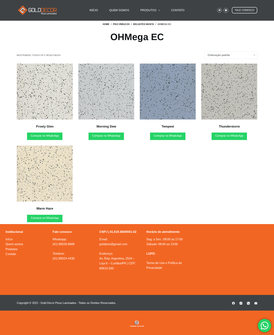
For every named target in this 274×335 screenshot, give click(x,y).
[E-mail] (255, 303)
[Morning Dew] (106, 91)
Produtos (12, 249)
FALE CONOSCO (244, 10)
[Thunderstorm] (229, 91)
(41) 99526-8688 (64, 244)
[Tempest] (168, 91)
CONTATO (178, 10)
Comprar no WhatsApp (45, 135)
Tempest (168, 126)
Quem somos (14, 244)
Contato (11, 254)
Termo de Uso (155, 263)
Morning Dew (106, 126)
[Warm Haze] (45, 174)
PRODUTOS (148, 10)
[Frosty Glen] (45, 91)
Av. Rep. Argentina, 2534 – (117, 258)
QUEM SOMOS (119, 10)
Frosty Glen (44, 126)
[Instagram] (225, 10)
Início (9, 239)
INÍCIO (93, 10)
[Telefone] (248, 303)
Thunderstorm (229, 126)
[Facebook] (219, 10)
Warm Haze (44, 208)
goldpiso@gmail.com (113, 244)
